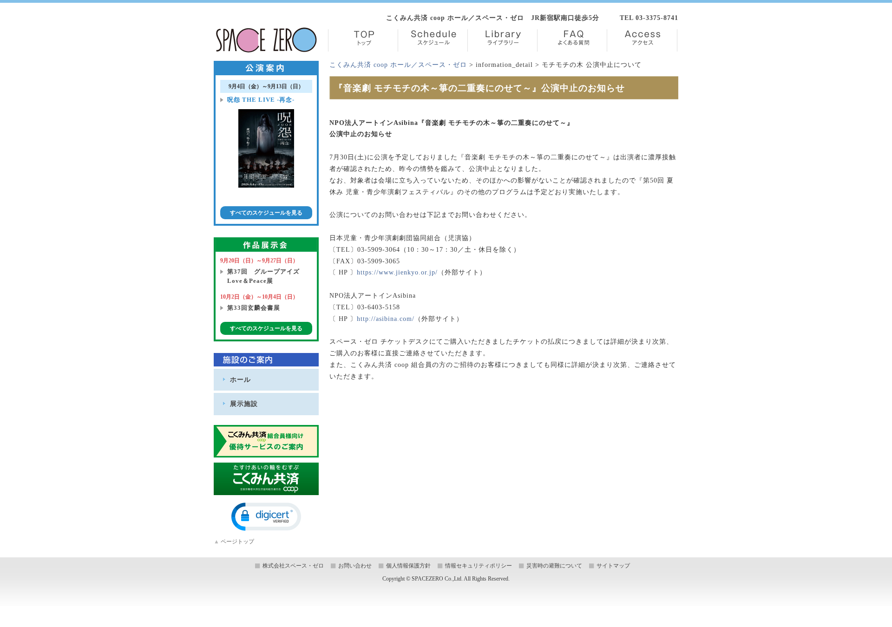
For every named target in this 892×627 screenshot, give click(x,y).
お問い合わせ (355, 565)
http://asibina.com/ (385, 318)
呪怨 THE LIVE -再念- (261, 99)
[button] (266, 516)
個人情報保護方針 (408, 565)
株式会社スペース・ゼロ (293, 565)
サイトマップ (613, 565)
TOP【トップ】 (363, 40)
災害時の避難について (554, 565)
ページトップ (234, 541)
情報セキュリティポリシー (478, 565)
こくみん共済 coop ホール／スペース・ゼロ (398, 64)
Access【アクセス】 (642, 40)
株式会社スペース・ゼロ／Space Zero (266, 39)
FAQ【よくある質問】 (572, 40)
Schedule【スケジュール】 (433, 40)
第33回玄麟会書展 (253, 307)
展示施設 (244, 403)
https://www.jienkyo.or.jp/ (397, 272)
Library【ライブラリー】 (502, 40)
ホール (240, 379)
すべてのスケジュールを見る (266, 212)
